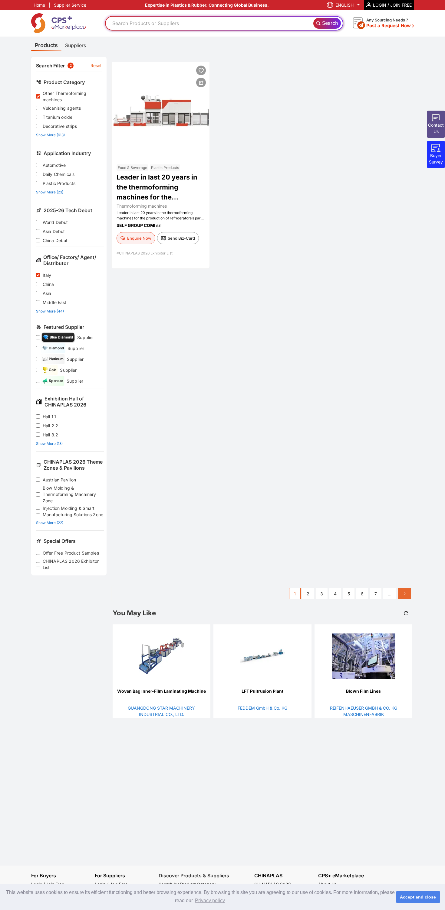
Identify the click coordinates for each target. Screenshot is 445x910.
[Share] (201, 82)
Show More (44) (50, 311)
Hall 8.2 (50, 434)
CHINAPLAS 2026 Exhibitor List (71, 564)
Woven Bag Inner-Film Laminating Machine (161, 691)
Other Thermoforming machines (64, 96)
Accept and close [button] (418, 897)
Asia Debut (54, 231)
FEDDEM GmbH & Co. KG (262, 708)
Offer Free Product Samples (71, 552)
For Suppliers (110, 876)
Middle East (55, 302)
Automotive (54, 165)
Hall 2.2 (50, 425)
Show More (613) (50, 135)
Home (39, 5)
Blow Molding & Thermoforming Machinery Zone (69, 494)
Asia (47, 293)
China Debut (55, 240)
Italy (47, 275)
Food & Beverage (132, 167)
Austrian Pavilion (59, 479)
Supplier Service (70, 5)
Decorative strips (60, 126)
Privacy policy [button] (210, 900)
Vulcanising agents (62, 108)
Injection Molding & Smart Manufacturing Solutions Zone (73, 511)
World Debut (55, 222)
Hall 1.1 (49, 416)
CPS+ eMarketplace (341, 876)
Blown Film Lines (363, 691)
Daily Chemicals (58, 174)
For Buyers (43, 876)
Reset (96, 65)
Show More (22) (49, 522)
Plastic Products (59, 183)
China (48, 284)
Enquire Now (139, 238)
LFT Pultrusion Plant (262, 691)
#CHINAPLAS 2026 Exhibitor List (145, 253)
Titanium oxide (57, 117)
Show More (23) (49, 192)
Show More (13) (49, 443)
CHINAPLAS (268, 876)
